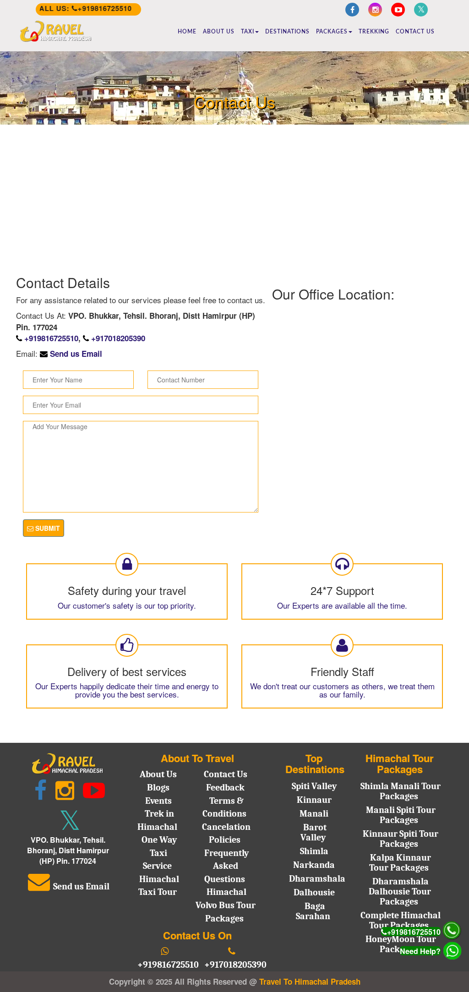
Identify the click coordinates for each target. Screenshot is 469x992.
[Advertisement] (234, 197)
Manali (314, 813)
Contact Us (415, 31)
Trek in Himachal (157, 820)
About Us (218, 31)
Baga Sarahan (313, 911)
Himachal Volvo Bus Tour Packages (226, 905)
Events (158, 801)
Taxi (247, 31)
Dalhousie (314, 892)
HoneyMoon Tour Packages (400, 944)
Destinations (287, 31)
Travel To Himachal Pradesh (309, 981)
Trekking (374, 31)
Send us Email (76, 353)
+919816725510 (51, 337)
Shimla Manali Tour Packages (400, 791)
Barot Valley (313, 832)
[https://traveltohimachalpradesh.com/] (56, 31)
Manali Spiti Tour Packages (401, 815)
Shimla (314, 851)
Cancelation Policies (226, 833)
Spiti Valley (314, 786)
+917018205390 (118, 337)
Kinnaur (314, 800)
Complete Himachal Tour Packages (400, 920)
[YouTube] (398, 9)
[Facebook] (352, 9)
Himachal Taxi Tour (158, 886)
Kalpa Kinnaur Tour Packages (400, 862)
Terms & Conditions (224, 807)
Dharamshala (317, 878)
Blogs (158, 787)
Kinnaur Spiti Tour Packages (400, 838)
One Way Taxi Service (159, 852)
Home (187, 31)
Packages (332, 31)
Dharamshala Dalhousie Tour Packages (400, 891)
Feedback (225, 787)
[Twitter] (421, 9)
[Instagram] (375, 9)
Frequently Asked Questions (226, 866)
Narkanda (314, 865)
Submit (46, 528)
